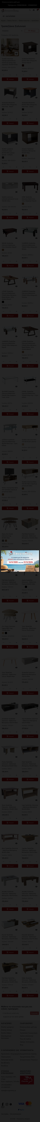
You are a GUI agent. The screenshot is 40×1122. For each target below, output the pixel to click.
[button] (3, 552)
